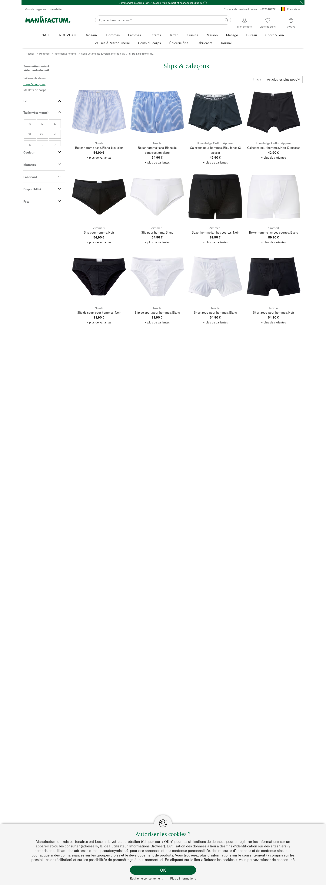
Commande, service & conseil (250, 9)
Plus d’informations (183, 878)
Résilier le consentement (146, 878)
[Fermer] (301, 2)
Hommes (44, 53)
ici (161, 859)
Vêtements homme (65, 53)
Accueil (30, 53)
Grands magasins (35, 9)
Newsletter (56, 9)
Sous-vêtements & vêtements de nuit (103, 53)
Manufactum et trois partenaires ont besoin (71, 841)
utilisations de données (206, 841)
